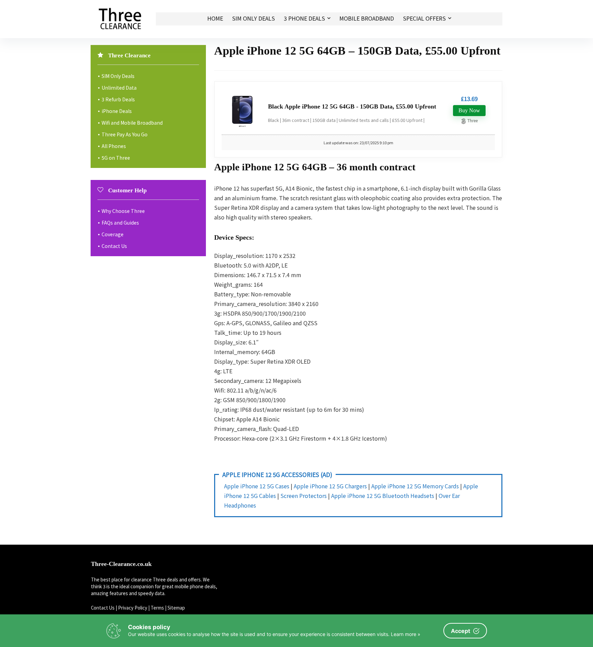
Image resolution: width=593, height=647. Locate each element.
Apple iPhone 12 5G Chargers (330, 486)
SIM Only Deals (253, 18)
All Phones (114, 146)
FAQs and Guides (120, 222)
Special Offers (424, 18)
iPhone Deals (117, 110)
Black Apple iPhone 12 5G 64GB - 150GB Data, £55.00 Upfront (352, 106)
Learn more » (405, 634)
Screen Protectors (303, 495)
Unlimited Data (119, 87)
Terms (157, 607)
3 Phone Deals (304, 18)
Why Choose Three (123, 210)
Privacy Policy (132, 607)
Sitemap (176, 607)
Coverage (113, 234)
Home (215, 18)
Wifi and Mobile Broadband (132, 122)
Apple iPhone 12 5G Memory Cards (415, 486)
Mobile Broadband (366, 18)
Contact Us (114, 245)
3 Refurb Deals (118, 99)
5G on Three (116, 157)
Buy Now (469, 110)
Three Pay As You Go (125, 134)
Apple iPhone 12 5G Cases (256, 486)
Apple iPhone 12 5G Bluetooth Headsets (382, 495)
